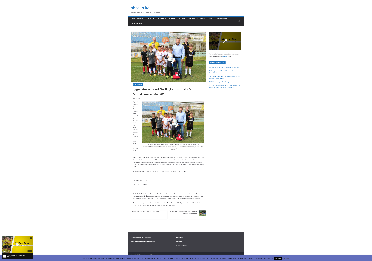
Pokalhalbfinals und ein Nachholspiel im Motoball (224, 67)
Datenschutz (179, 237)
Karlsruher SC (137, 19)
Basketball (162, 19)
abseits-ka (140, 7)
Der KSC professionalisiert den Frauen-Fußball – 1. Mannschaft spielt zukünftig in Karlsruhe (224, 86)
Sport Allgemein (137, 84)
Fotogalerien (137, 23)
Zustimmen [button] (278, 258)
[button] (144, 19)
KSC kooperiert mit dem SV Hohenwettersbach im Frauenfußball (224, 71)
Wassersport (222, 19)
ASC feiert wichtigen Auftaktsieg (219, 82)
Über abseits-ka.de (181, 246)
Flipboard (225, 56)
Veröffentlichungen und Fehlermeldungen (143, 241)
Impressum (179, 241)
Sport (210, 19)
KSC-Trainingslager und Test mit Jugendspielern (183, 212)
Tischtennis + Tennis (197, 19)
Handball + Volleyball (177, 19)
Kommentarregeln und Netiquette (141, 237)
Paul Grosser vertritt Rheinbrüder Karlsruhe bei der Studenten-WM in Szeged (224, 77)
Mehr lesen (285, 258)
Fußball (151, 19)
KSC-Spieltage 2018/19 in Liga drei (145, 211)
